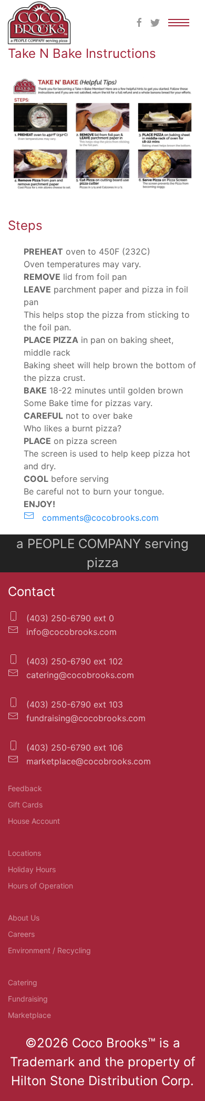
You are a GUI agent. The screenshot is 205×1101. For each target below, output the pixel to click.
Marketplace (29, 1015)
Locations (24, 853)
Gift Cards (25, 804)
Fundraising (28, 998)
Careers (21, 934)
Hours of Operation (40, 885)
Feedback (25, 788)
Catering (22, 982)
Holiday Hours (32, 869)
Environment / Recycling (49, 950)
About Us (23, 917)
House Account (34, 820)
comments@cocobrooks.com (99, 517)
